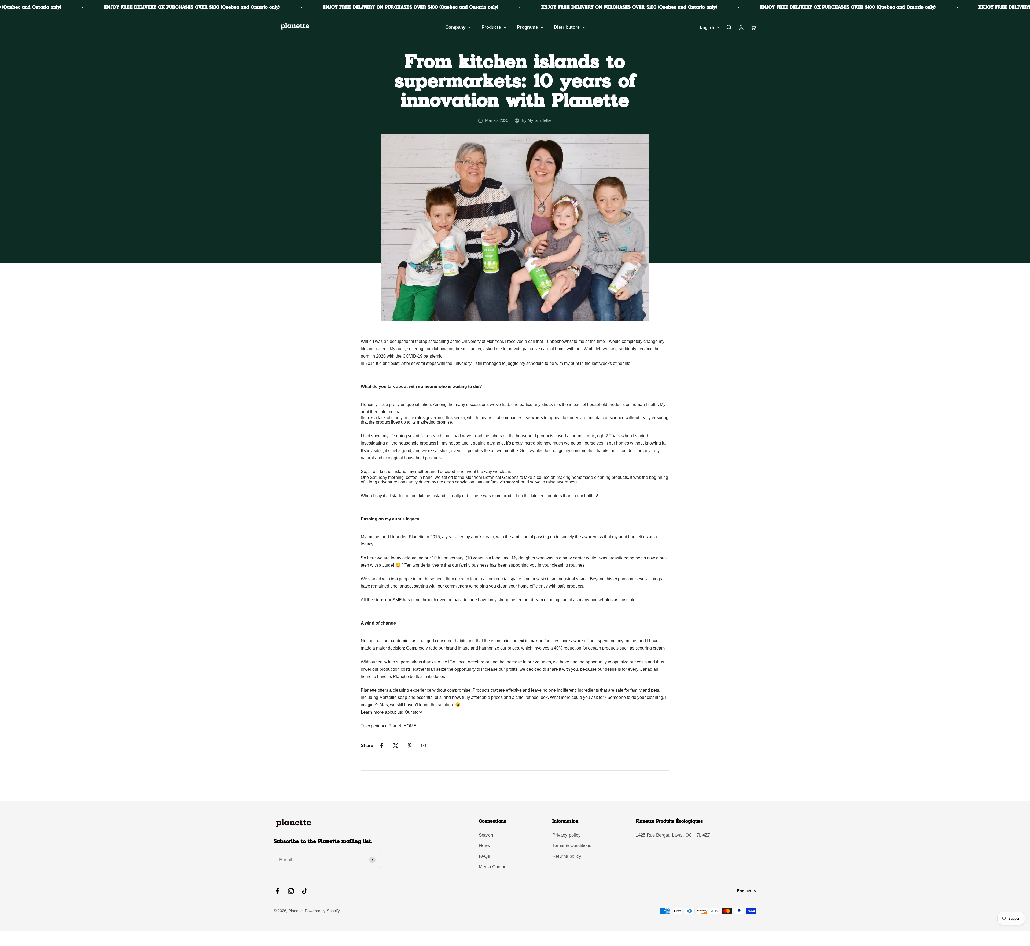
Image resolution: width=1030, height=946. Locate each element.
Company (455, 27)
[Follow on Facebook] (277, 891)
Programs (527, 27)
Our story (413, 712)
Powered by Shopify (322, 910)
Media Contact (493, 866)
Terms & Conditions (571, 845)
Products (491, 27)
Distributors (567, 27)
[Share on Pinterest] (409, 745)
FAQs (484, 856)
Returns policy (566, 856)
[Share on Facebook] (381, 745)
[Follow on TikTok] (304, 891)
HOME (409, 726)
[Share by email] (423, 745)
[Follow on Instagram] (291, 891)
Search (486, 835)
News (484, 845)
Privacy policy (566, 835)
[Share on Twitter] (395, 745)
